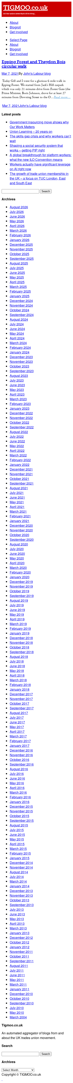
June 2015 (17, 834)
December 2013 (21, 890)
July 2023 (17, 380)
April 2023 (17, 394)
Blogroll (15, 27)
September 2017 (22, 708)
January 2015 (19, 858)
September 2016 (22, 764)
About (14, 22)
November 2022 (21, 417)
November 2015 (21, 811)
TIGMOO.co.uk (25, 7)
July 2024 (17, 324)
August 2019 (19, 600)
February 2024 (20, 347)
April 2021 (17, 506)
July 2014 (17, 876)
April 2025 (17, 282)
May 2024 (17, 333)
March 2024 (18, 342)
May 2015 (17, 839)
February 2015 (20, 853)
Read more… (62, 97)
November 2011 (21, 951)
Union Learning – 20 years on (31, 131)
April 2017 (17, 731)
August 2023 (19, 375)
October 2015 (19, 815)
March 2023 (18, 399)
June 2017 (17, 722)
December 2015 (21, 806)
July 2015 (17, 829)
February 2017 (20, 740)
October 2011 (19, 956)
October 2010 (19, 998)
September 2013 (22, 904)
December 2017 (21, 694)
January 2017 (19, 745)
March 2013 (18, 928)
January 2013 (19, 932)
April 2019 (17, 619)
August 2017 (19, 712)
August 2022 (19, 431)
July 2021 (17, 492)
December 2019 (21, 581)
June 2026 (17, 216)
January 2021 (19, 520)
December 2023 (21, 356)
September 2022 (22, 427)
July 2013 (17, 909)
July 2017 (17, 717)
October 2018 (19, 647)
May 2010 (17, 1012)
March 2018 (18, 680)
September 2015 (22, 820)
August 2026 (19, 207)
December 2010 (21, 993)
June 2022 (17, 441)
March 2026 (18, 230)
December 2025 (21, 244)
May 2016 (17, 783)
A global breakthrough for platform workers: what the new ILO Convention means (40, 157)
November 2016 (21, 755)
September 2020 (22, 539)
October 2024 (19, 310)
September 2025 (22, 258)
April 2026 (17, 225)
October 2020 (19, 534)
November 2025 (21, 249)
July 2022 (17, 436)
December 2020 (21, 525)
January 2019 (19, 633)
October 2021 (19, 478)
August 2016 (19, 769)
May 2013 (17, 918)
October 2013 (19, 900)
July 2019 (17, 605)
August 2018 (19, 656)
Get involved (19, 32)
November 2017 (21, 698)
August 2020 (19, 544)
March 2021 (18, 511)
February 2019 (20, 628)
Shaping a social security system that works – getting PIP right (36, 148)
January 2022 (19, 464)
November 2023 (21, 361)
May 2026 (17, 221)
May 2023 (17, 389)
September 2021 (22, 483)
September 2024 (22, 314)
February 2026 (20, 235)
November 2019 (21, 586)
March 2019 (18, 623)
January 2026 (19, 239)
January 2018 (19, 689)
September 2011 (22, 961)
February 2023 (20, 403)
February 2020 (20, 572)
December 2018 (21, 637)
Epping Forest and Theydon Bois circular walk (33, 64)
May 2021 (17, 502)
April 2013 (17, 923)
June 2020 (17, 553)
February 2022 (20, 460)
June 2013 (17, 914)
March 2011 (18, 984)
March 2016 (18, 792)
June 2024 (17, 328)
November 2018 (21, 642)
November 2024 (21, 305)
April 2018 (17, 675)
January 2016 (19, 801)
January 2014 (19, 886)
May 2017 (17, 726)
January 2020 (19, 577)
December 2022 (21, 413)
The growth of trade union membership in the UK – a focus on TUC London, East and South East (39, 178)
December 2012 (21, 937)
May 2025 (17, 277)
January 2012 (19, 947)
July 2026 (17, 211)
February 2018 (20, 684)
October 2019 (19, 591)
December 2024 (21, 300)
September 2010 (22, 1003)
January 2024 (19, 352)
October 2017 (19, 703)
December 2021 (21, 469)
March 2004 (18, 1017)
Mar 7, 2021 (10, 73)
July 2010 (17, 1007)
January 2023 (19, 408)
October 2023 (19, 366)
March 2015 (18, 848)
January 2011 (19, 989)
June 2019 (17, 609)
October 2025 (19, 253)
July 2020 (17, 548)
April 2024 (17, 338)
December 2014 (21, 862)
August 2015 (19, 825)
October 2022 (19, 422)
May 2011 (17, 979)
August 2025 (19, 263)
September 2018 (22, 652)
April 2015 (17, 844)
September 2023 (22, 371)
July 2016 (17, 773)
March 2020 (18, 567)
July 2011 (17, 970)
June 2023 (17, 385)
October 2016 (19, 759)
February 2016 (20, 797)
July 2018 (17, 661)
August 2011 (19, 965)
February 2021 (20, 516)
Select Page (18, 39)
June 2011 (17, 975)
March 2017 (18, 736)
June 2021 (17, 497)
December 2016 (21, 750)
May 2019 (17, 614)
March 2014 (18, 881)
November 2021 (21, 474)
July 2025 (17, 268)
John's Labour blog (37, 73)
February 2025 (20, 291)
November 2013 (21, 895)
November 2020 (21, 530)
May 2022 (17, 445)
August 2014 (19, 872)
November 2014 (21, 867)
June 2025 (17, 272)
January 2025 (19, 296)
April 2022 (17, 450)
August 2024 (19, 319)
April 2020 (17, 563)
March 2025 (18, 286)
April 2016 (17, 787)
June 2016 (17, 778)
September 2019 (22, 595)
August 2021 (19, 488)
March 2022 (18, 455)
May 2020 (17, 558)
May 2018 (17, 670)
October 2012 (19, 942)
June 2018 (17, 666)
